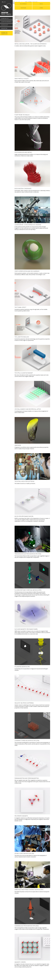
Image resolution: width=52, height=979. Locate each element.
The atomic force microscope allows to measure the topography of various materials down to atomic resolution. (30, 855)
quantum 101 (5, 18)
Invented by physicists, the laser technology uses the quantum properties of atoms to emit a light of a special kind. (32, 338)
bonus (41, 4)
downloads (23, 7)
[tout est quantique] (6, 12)
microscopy (4, 25)
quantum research (6, 21)
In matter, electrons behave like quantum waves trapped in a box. (31, 45)
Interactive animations (4, 33)
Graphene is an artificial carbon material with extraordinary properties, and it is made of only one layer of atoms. (32, 446)
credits (41, 7)
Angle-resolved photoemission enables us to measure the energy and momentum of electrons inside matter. (31, 154)
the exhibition (23, 4)
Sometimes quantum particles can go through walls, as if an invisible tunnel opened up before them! (31, 309)
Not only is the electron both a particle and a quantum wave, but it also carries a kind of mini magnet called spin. (32, 374)
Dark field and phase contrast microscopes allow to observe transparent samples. (32, 891)
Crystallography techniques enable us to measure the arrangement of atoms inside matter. (31, 410)
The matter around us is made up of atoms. (25, 482)
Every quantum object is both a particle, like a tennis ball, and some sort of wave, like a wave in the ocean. (32, 80)
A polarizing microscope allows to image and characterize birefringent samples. (31, 668)
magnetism (4, 28)
